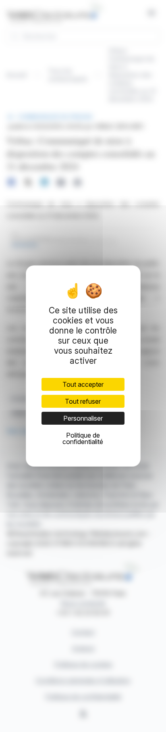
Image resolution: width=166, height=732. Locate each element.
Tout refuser (83, 401)
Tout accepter (83, 384)
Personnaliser (83, 418)
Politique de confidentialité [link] (82, 438)
